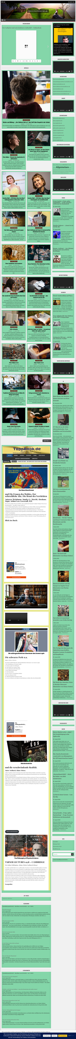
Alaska (54, 163)
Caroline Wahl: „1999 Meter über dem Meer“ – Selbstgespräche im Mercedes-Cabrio (14, 199)
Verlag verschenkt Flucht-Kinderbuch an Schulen (39, 393)
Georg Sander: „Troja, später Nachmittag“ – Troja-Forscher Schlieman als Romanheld (62, 198)
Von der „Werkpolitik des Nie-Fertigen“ (11, 1010)
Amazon (69, 165)
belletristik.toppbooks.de (59, 113)
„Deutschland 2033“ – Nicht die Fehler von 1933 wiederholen (62, 772)
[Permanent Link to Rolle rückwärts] (13, 318)
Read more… (65, 306)
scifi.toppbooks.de (57, 133)
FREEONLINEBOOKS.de (38, 11)
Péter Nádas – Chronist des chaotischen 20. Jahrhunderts (14, 158)
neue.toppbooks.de (57, 118)
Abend (61, 168)
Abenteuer (65, 160)
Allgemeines (62, 163)
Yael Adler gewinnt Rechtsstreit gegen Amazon (14, 230)
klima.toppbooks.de (57, 116)
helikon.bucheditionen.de (59, 79)
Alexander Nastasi (56, 166)
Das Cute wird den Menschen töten (10, 1019)
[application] (63, 62)
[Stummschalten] (69, 67)
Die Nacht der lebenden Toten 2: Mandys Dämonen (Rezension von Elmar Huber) (63, 680)
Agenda (58, 168)
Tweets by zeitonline (7, 898)
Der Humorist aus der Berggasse (10, 976)
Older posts (46, 441)
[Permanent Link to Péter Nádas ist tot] (13, 351)
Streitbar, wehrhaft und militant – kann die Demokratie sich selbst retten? (19, 989)
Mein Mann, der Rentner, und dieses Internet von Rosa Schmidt (63, 394)
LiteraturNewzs (26, 120)
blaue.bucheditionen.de (58, 74)
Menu (4, 2)
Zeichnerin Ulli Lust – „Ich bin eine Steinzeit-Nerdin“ (62, 333)
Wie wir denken (57, 24)
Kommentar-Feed (57, 842)
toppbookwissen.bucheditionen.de (61, 89)
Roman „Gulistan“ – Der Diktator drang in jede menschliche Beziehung (63, 245)
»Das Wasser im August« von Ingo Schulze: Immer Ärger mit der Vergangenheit (39, 150)
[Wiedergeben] (55, 67)
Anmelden (55, 837)
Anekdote (67, 166)
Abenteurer (62, 166)
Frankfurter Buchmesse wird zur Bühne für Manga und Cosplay (13, 393)
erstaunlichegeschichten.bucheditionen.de (63, 77)
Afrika (56, 168)
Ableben (69, 160)
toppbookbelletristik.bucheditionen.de (62, 86)
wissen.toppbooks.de (58, 135)
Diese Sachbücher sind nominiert (13, 263)
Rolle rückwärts (14, 329)
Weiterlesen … (56, 216)
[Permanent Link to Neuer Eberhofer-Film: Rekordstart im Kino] (38, 252)
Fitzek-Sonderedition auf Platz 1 (63, 291)
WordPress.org (56, 844)
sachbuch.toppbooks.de (58, 130)
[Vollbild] (71, 67)
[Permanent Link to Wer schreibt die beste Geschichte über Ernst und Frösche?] (13, 284)
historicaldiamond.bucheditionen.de (61, 82)
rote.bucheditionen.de (58, 84)
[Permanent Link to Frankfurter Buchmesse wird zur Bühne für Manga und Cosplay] (13, 382)
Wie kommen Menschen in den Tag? (11, 1000)
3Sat (57, 165)
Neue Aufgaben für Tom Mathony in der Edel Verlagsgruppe (63, 312)
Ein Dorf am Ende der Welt (8, 932)
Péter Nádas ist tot (14, 362)
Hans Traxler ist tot (39, 362)
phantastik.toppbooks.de (58, 121)
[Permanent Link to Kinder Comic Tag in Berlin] (13, 415)
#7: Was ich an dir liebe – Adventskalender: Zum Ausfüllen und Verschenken (62, 425)
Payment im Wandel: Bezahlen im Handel (39, 426)
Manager (22, 124)
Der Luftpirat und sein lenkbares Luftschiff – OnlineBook (21, 28)
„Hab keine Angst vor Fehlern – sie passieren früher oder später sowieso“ (38, 330)
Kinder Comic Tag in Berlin (13, 426)
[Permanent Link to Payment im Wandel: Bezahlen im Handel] (38, 415)
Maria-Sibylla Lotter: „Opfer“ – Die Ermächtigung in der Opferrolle (63, 730)
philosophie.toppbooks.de (59, 123)
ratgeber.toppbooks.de (58, 125)
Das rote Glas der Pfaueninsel (9, 955)
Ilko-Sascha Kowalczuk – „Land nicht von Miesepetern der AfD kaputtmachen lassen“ (63, 752)
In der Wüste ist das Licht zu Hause (10, 943)
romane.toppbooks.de (58, 128)
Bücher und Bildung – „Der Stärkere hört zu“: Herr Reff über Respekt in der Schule (26, 122)
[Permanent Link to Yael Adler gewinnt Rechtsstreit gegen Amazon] (13, 219)
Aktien (54, 160)
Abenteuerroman (64, 165)
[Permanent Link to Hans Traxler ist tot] (38, 351)
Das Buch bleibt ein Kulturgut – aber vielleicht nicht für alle (39, 296)
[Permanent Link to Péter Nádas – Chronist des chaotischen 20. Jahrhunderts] (13, 142)
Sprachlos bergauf (6, 909)
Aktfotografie (66, 168)
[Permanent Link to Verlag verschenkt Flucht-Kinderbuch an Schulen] (38, 381)
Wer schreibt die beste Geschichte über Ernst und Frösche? (13, 296)
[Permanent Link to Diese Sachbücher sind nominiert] (13, 252)
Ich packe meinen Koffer (8, 920)
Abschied (60, 160)
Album (59, 165)
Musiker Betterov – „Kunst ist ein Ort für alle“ (63, 221)
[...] (67, 49)
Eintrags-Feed (56, 839)
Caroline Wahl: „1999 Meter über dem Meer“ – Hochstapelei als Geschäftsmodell (39, 199)
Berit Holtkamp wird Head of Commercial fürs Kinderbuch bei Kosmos (38, 230)
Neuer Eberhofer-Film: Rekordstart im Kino (39, 264)
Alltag (57, 160)
